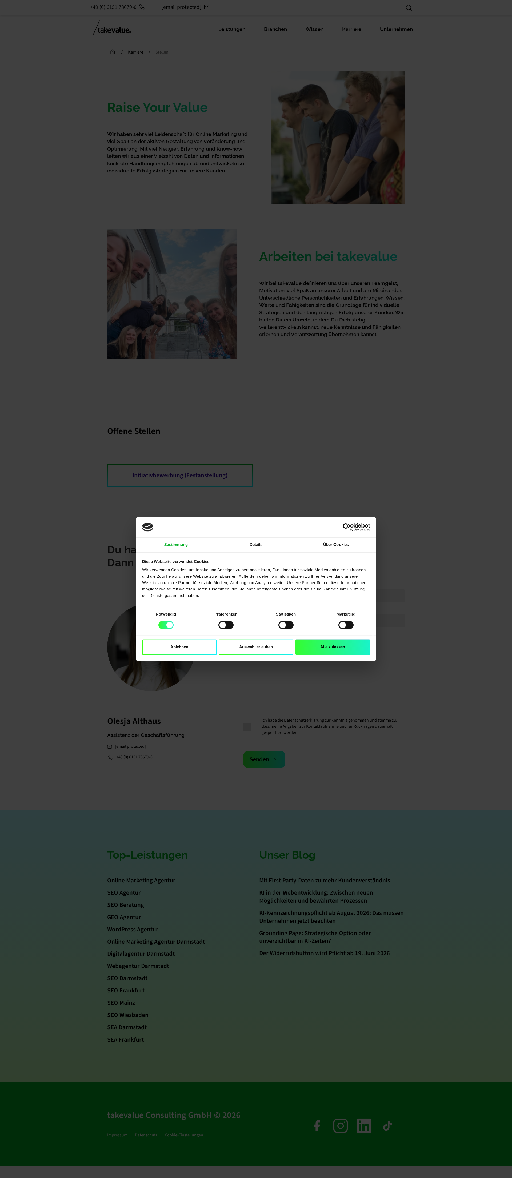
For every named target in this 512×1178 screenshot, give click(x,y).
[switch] (226, 625)
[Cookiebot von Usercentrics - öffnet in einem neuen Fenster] (346, 527)
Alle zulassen (332, 647)
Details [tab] (256, 544)
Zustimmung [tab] (176, 544)
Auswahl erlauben (256, 647)
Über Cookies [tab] (336, 544)
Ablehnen (179, 647)
